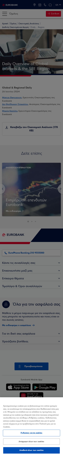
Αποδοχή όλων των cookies (31, 450)
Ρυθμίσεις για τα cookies (31, 433)
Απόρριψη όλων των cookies (31, 441)
